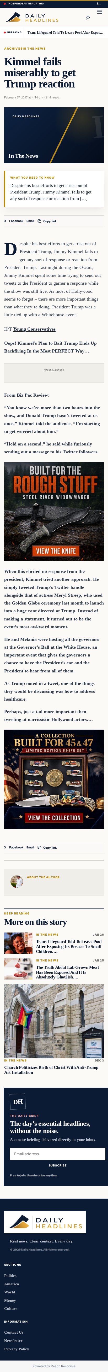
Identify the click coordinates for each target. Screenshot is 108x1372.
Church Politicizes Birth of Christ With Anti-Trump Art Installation (51, 1070)
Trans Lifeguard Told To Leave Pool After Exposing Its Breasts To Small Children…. (66, 32)
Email (30, 221)
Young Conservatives (34, 329)
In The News (34, 48)
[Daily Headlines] (32, 17)
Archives (13, 48)
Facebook (16, 221)
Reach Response (63, 1366)
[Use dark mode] (98, 4)
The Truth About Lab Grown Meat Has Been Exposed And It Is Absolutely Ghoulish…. (67, 972)
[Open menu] (99, 17)
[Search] (87, 17)
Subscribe (58, 1165)
